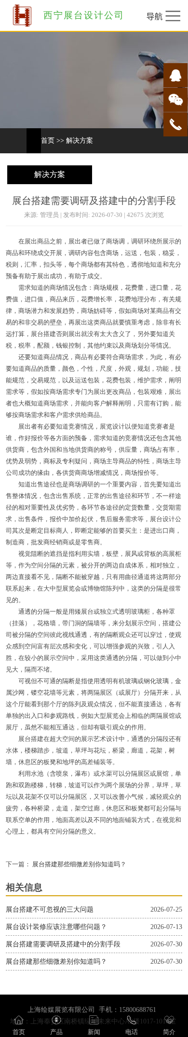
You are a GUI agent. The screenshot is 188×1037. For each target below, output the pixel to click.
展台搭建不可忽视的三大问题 (50, 909)
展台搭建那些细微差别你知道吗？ (78, 864)
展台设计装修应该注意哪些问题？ (56, 926)
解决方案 (79, 140)
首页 (47, 140)
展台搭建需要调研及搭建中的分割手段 (63, 944)
